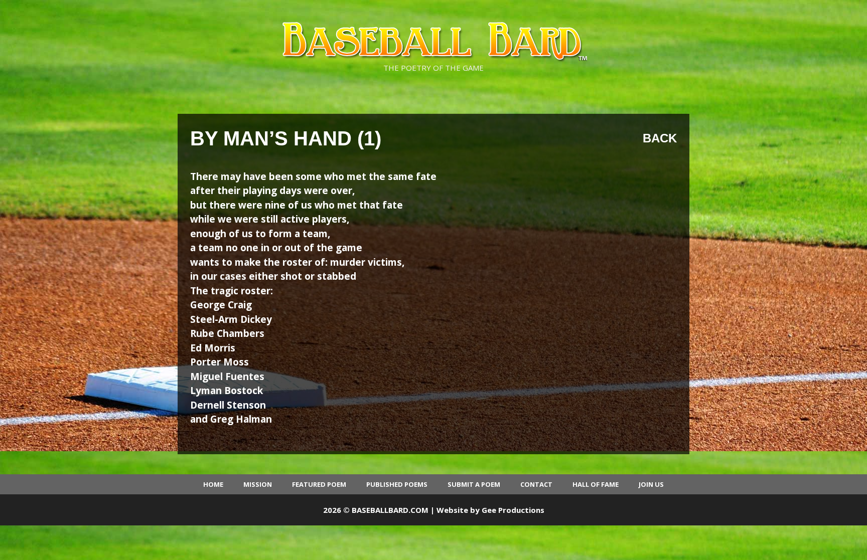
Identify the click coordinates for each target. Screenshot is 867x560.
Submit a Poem (474, 484)
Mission (257, 484)
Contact (536, 484)
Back (660, 138)
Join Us (651, 484)
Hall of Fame (595, 484)
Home (213, 484)
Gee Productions (513, 510)
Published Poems (396, 484)
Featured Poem (319, 484)
